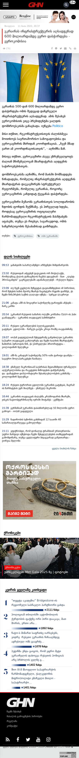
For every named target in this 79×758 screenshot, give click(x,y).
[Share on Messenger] (56, 48)
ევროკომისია (24, 236)
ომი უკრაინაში (49, 236)
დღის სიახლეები (17, 256)
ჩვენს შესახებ (14, 711)
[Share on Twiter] (61, 48)
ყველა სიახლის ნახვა (64, 448)
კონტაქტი (12, 725)
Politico (57, 126)
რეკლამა (12, 721)
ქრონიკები (12, 533)
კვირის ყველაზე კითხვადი (26, 590)
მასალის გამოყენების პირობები (24, 716)
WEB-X (61, 747)
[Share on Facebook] (51, 48)
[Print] (75, 48)
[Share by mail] (65, 48)
